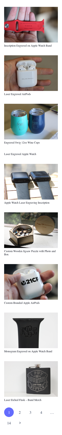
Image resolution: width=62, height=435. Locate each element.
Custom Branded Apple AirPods (22, 302)
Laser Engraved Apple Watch (20, 154)
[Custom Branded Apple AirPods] (31, 282)
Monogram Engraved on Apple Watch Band (28, 351)
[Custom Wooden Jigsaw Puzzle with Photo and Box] (31, 230)
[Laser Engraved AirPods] (31, 73)
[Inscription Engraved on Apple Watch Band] (31, 24)
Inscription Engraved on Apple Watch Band (28, 45)
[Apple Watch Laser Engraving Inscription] (31, 182)
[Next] (19, 423)
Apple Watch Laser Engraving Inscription (26, 202)
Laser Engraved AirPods (17, 94)
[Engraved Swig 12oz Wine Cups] (31, 121)
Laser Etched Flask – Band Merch (22, 400)
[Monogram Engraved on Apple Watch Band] (31, 330)
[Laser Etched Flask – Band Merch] (31, 379)
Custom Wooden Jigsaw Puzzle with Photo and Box (30, 252)
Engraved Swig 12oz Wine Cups (22, 142)
